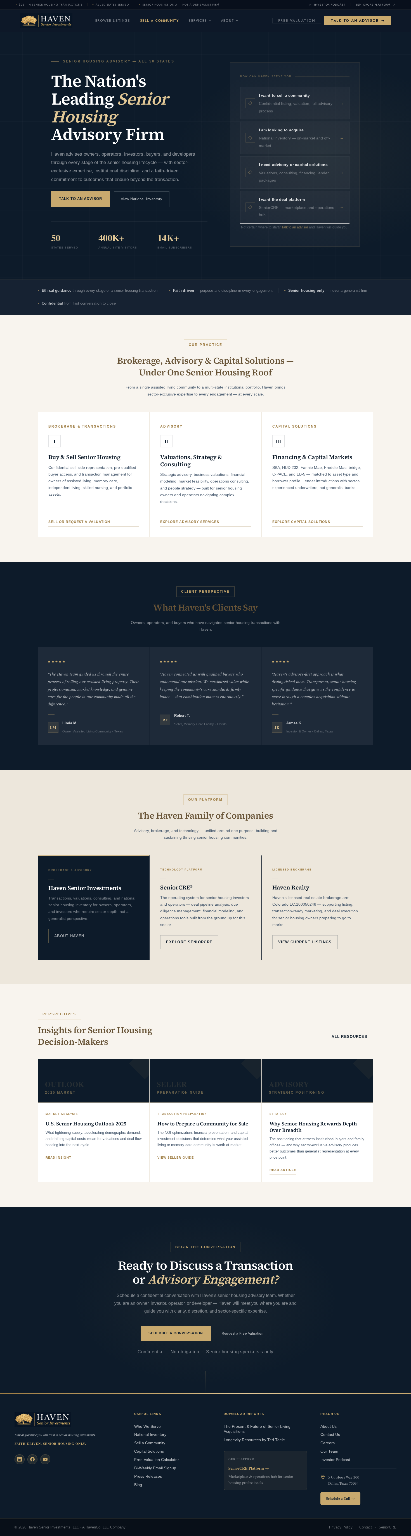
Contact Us (330, 1435)
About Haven (69, 936)
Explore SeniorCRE (189, 942)
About (227, 20)
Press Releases (148, 1476)
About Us (328, 1426)
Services (198, 20)
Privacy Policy (341, 1527)
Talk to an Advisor (355, 20)
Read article (283, 1169)
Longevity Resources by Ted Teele (254, 1440)
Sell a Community (159, 20)
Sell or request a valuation (79, 522)
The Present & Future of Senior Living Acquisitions (257, 1429)
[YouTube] (45, 1459)
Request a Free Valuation (243, 1333)
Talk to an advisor (295, 227)
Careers (327, 1443)
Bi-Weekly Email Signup (155, 1468)
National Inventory (150, 1435)
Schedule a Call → (340, 1498)
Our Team (329, 1451)
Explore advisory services (189, 522)
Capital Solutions (149, 1451)
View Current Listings (305, 942)
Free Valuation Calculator (156, 1460)
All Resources (349, 1037)
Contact (365, 1527)
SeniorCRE (387, 1527)
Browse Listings (112, 20)
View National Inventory (141, 199)
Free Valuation (296, 20)
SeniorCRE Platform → (248, 1468)
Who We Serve (147, 1426)
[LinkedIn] (20, 1459)
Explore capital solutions (301, 522)
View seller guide (175, 1157)
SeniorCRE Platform (373, 4)
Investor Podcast (330, 4)
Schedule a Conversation (175, 1333)
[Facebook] (32, 1459)
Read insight (58, 1157)
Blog (138, 1485)
